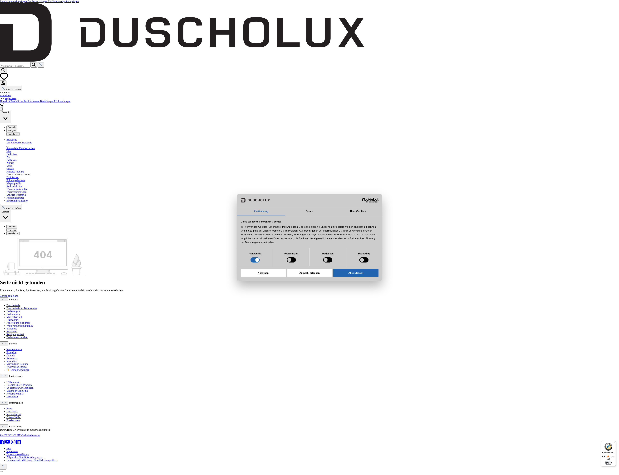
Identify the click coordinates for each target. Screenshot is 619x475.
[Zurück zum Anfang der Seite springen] (3, 467)
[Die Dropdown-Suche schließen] (41, 65)
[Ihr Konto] (3, 83)
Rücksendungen (62, 101)
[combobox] (15, 66)
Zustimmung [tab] (261, 211)
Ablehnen (263, 273)
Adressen (35, 101)
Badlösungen (13, 311)
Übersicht (5, 101)
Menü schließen (13, 89)
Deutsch (11, 127)
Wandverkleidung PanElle (19, 325)
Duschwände (13, 305)
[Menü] (1, 109)
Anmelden (5, 95)
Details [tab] (310, 211)
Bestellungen (47, 101)
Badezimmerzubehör (17, 337)
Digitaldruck (12, 319)
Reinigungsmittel (15, 334)
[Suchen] (33, 65)
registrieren (10, 98)
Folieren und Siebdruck (18, 322)
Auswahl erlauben (309, 273)
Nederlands (13, 134)
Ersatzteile (11, 331)
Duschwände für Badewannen (21, 308)
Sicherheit (11, 328)
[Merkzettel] (4, 79)
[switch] (291, 260)
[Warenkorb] (2, 105)
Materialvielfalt (14, 317)
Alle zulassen (355, 273)
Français (12, 130)
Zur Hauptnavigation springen (63, 1)
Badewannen (13, 314)
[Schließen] (1, 471)
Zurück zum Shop (9, 295)
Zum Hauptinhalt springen (13, 1)
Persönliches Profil (20, 101)
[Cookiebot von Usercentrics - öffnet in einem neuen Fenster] (364, 200)
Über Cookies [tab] (358, 211)
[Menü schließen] (7, 146)
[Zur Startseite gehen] (182, 60)
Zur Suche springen (37, 1)
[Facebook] (2, 442)
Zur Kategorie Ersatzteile (19, 142)
